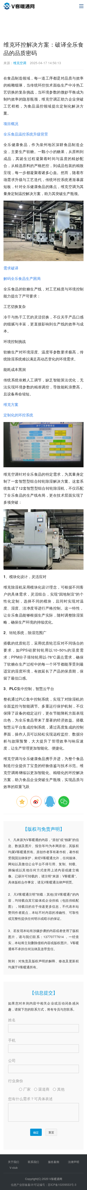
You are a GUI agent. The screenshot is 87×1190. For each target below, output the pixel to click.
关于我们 (13, 1162)
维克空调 (19, 62)
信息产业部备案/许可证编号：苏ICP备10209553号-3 (43, 1185)
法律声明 (73, 1162)
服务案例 (53, 1162)
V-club (14, 1167)
